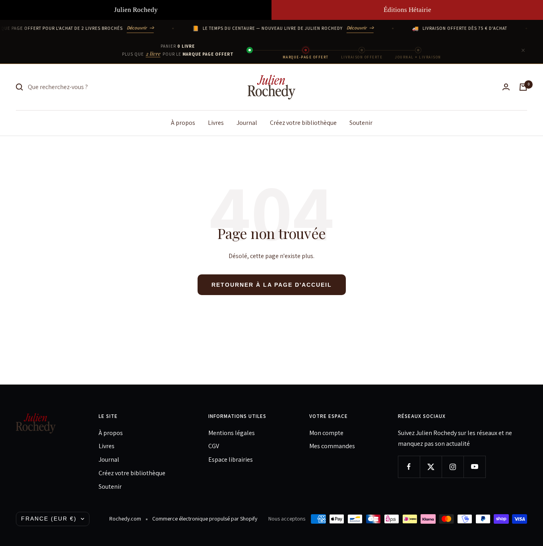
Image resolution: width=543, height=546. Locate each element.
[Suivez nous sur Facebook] (409, 467)
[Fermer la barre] (523, 50)
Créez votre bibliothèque (303, 122)
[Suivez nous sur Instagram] (452, 467)
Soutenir (360, 122)
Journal (247, 122)
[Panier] (523, 87)
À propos (183, 122)
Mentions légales (231, 433)
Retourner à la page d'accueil (271, 285)
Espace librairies (230, 459)
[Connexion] (506, 87)
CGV (213, 446)
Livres (216, 122)
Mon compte (326, 433)
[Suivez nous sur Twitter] (431, 467)
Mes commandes (332, 446)
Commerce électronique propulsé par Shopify (204, 518)
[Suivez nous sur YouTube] (474, 467)
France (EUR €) (49, 518)
